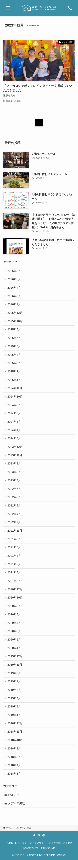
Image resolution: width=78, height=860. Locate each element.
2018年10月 (15, 740)
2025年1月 (14, 379)
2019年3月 (14, 706)
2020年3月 (14, 631)
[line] (44, 835)
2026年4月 (14, 287)
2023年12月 (15, 446)
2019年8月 (14, 673)
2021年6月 (14, 555)
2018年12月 (15, 723)
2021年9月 (14, 539)
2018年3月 (14, 773)
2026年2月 (14, 304)
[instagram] (39, 835)
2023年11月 (14, 455)
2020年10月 (15, 597)
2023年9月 (14, 463)
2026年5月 (14, 279)
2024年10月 (15, 396)
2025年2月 (14, 371)
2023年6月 (14, 472)
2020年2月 (14, 639)
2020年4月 (14, 622)
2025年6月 (14, 346)
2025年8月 (14, 329)
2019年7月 (14, 681)
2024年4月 (14, 430)
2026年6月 (14, 271)
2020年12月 (15, 589)
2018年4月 (14, 765)
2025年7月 (14, 337)
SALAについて (31, 848)
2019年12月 (15, 656)
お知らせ (13, 794)
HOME (9, 843)
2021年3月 (14, 572)
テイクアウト (36, 843)
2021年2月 (14, 580)
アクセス (67, 843)
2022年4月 (14, 514)
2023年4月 (14, 480)
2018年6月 (14, 757)
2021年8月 (14, 547)
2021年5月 (14, 564)
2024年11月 (14, 388)
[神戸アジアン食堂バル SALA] (39, 8)
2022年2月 (14, 522)
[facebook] (34, 835)
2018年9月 (14, 748)
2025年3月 (14, 363)
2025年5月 (14, 354)
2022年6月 (14, 497)
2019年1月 (14, 714)
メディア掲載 (16, 803)
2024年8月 (14, 405)
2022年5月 (14, 505)
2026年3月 (14, 296)
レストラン (21, 843)
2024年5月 (14, 421)
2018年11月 (14, 731)
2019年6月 (14, 689)
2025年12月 (15, 312)
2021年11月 (14, 530)
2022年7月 (14, 488)
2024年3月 (14, 438)
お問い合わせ (48, 848)
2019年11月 (14, 664)
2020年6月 (14, 606)
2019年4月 (14, 698)
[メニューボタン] (8, 8)
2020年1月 (14, 648)
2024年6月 (14, 413)
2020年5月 (14, 614)
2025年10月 (15, 321)
